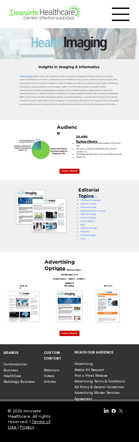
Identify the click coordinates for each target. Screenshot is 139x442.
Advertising (83, 364)
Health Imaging (26, 76)
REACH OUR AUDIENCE (94, 352)
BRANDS (11, 353)
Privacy (27, 427)
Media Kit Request (89, 370)
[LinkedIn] (106, 411)
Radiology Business (19, 381)
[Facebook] (114, 411)
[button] (69, 333)
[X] (121, 411)
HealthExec (12, 376)
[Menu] (121, 14)
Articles (50, 381)
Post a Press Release (90, 375)
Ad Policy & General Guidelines (99, 387)
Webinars (51, 370)
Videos (49, 376)
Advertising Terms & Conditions (99, 381)
